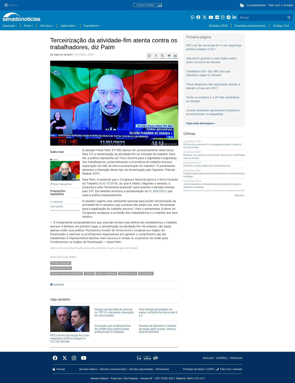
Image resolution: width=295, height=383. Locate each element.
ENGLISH (208, 358)
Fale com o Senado (280, 5)
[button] (242, 5)
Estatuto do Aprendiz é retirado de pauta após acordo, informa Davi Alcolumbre (157, 328)
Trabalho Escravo (127, 273)
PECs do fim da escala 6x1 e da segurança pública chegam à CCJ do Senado (69, 338)
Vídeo (55, 159)
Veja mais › (240, 195)
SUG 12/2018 (56, 206)
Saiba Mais (68, 25)
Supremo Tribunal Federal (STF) (66, 273)
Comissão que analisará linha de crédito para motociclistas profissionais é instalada (113, 328)
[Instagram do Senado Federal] (74, 358)
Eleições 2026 (218, 25)
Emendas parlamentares (250, 25)
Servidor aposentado (141, 369)
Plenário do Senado (60, 263)
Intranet (60, 369)
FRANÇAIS (236, 358)
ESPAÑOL (222, 358)
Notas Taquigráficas (62, 184)
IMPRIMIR (58, 284)
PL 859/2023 (56, 201)
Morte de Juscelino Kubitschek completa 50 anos (206, 165)
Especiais (9, 25)
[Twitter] (64, 358)
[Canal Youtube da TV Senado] (82, 358)
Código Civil (281, 25)
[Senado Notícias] (21, 18)
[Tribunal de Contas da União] (155, 357)
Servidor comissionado (113, 369)
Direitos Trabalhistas (106, 273)
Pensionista (162, 369)
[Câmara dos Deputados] (139, 357)
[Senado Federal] (147, 5)
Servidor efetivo (88, 369)
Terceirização (145, 273)
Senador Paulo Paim (61, 268)
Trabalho (89, 273)
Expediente (91, 25)
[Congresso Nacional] (147, 357)
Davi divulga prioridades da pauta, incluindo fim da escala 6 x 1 (158, 312)
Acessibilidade (256, 5)
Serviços (45, 25)
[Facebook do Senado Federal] (56, 358)
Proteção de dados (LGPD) (198, 369)
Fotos (27, 25)
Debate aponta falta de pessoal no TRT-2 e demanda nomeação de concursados (114, 312)
